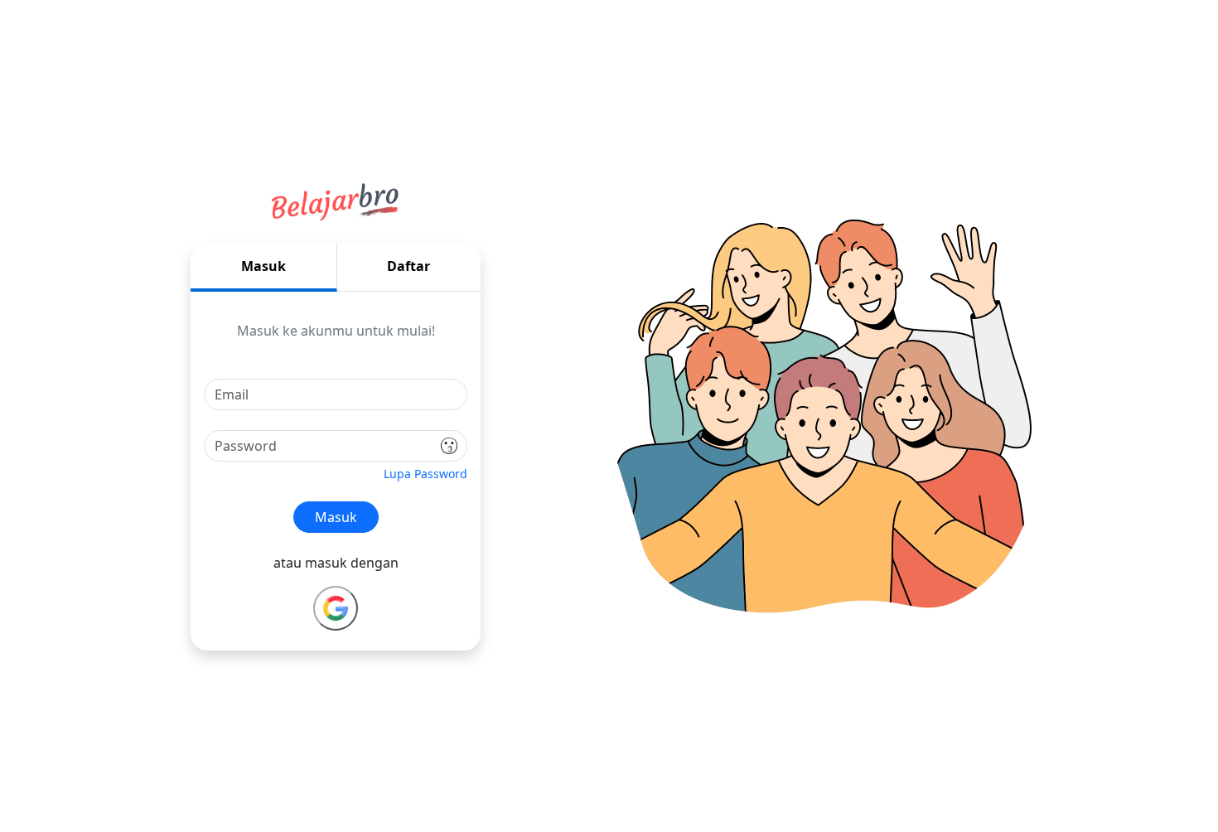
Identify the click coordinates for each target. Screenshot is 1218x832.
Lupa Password (425, 473)
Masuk (263, 266)
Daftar (408, 266)
